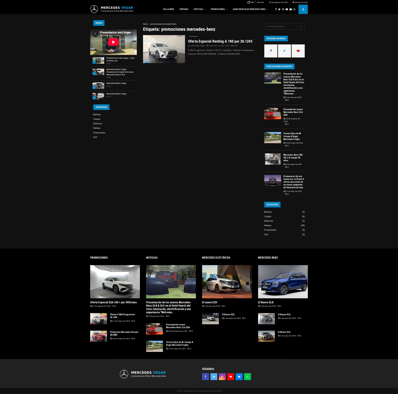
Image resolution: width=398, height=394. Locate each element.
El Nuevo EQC (228, 314)
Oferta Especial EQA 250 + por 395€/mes (113, 302)
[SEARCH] (301, 26)
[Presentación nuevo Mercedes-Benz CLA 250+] (272, 113)
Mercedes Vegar (198, 45)
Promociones (218, 9)
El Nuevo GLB (265, 302)
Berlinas (97, 114)
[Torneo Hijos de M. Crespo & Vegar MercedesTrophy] (272, 137)
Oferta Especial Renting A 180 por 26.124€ (220, 41)
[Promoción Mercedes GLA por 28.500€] (98, 336)
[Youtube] (287, 9)
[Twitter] (280, 9)
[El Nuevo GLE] (266, 336)
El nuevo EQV (209, 302)
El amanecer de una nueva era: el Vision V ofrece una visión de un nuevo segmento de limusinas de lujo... (294, 182)
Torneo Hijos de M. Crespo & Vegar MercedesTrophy (292, 136)
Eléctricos (97, 123)
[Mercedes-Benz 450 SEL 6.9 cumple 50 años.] (272, 159)
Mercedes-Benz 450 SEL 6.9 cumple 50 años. (292, 158)
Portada (183, 9)
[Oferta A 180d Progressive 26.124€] (98, 318)
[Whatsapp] (295, 9)
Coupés (96, 119)
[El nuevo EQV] (227, 281)
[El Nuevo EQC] (210, 318)
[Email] (291, 9)
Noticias (198, 9)
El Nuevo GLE (284, 332)
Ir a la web (168, 9)
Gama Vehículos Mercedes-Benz (249, 9)
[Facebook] (276, 9)
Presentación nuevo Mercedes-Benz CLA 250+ (293, 112)
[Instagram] (284, 9)
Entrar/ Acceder (301, 2)
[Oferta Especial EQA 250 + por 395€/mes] (115, 281)
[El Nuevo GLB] (283, 281)
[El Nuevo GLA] (266, 318)
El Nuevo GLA (284, 314)
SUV (95, 137)
